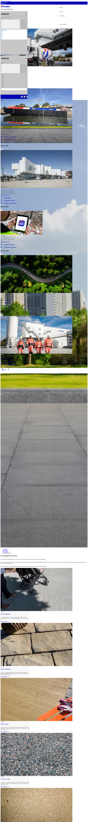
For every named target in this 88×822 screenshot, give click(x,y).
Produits (61, 7)
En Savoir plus (4, 621)
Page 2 (14, 77)
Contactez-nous (3, 4)
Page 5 (14, 84)
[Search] (10, 24)
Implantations (3, 3)
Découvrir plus (3, 134)
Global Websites (5, 2)
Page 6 (14, 87)
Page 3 (14, 80)
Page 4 (14, 82)
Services (61, 11)
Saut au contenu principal (5, 0)
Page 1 (14, 75)
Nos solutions (62, 15)
